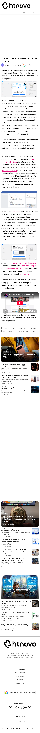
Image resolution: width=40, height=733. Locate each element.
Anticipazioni (22, 328)
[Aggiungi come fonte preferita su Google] (24, 65)
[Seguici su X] (33, 12)
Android (23, 274)
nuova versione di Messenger (24, 263)
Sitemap (20, 679)
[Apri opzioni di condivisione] (30, 65)
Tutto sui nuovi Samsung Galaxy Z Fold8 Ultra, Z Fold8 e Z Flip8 (14, 376)
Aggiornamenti (8, 328)
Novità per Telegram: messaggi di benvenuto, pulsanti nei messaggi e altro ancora (19, 592)
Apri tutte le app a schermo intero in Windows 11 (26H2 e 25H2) (13, 540)
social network (23, 331)
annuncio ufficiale (9, 170)
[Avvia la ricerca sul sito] (37, 12)
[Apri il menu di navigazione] (24, 12)
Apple (5, 513)
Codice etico (20, 683)
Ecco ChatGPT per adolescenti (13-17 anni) (15, 550)
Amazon (6, 351)
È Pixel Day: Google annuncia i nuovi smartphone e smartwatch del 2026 (13, 365)
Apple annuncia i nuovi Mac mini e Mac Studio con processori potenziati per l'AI (19, 519)
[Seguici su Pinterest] (29, 707)
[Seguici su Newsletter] (20, 707)
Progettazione (8, 331)
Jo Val (7, 65)
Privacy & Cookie (20, 676)
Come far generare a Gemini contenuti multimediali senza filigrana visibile (13, 559)
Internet (33, 328)
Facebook (16, 211)
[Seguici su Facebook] (30, 12)
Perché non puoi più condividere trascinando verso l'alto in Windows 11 (16, 530)
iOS (29, 274)
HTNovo (20, 729)
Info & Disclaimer (20, 673)
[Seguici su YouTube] (25, 707)
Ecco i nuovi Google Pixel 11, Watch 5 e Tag (19, 356)
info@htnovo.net (20, 721)
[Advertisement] (20, 36)
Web (33, 331)
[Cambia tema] (27, 12)
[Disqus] (20, 423)
